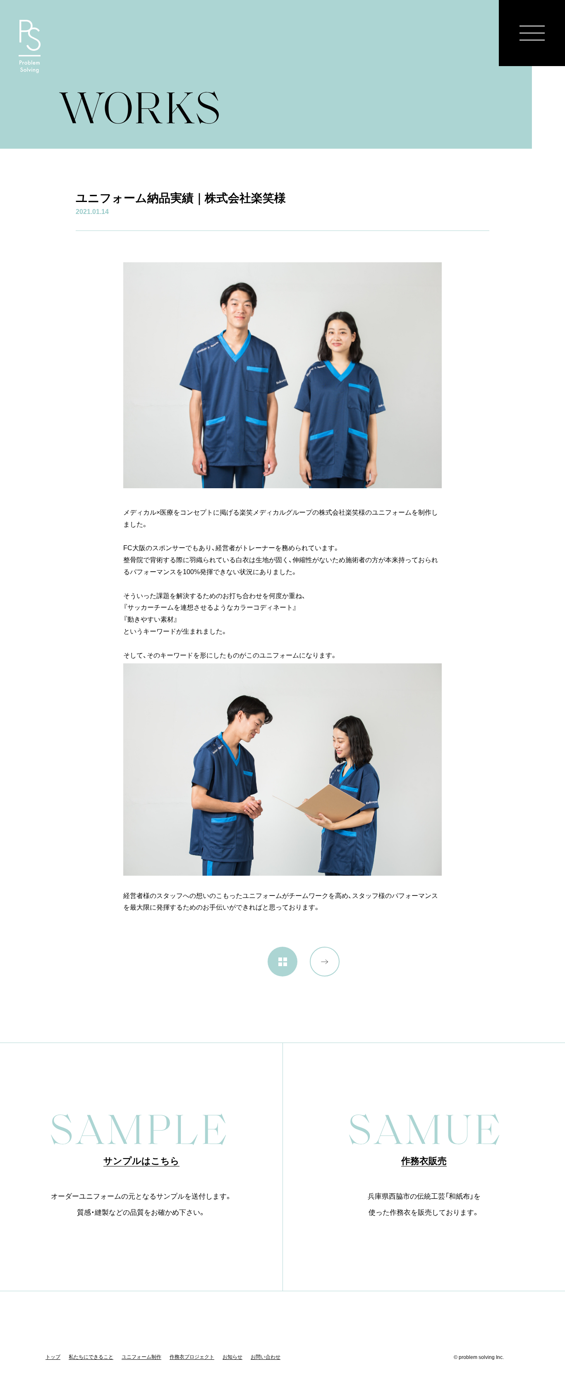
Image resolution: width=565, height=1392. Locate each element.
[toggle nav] (532, 33)
